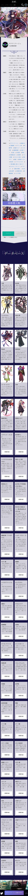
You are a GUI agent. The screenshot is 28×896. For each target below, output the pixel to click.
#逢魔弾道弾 (15, 150)
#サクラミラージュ (13, 143)
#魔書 (14, 159)
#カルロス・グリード (14, 166)
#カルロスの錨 (17, 157)
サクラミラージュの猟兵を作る (14, 893)
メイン (2, 5)
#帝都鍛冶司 (12, 154)
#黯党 (22, 152)
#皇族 (12, 152)
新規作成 (7, 452)
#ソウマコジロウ (18, 161)
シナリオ (6, 5)
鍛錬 (14, 5)
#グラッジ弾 (18, 145)
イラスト (11, 5)
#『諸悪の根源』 (16, 168)
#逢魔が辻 (22, 143)
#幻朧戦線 (11, 145)
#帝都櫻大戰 (18, 171)
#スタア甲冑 (17, 173)
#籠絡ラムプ (16, 147)
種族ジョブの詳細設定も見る (10, 237)
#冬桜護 (17, 152)
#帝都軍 (18, 154)
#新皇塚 (11, 161)
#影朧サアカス (21, 159)
